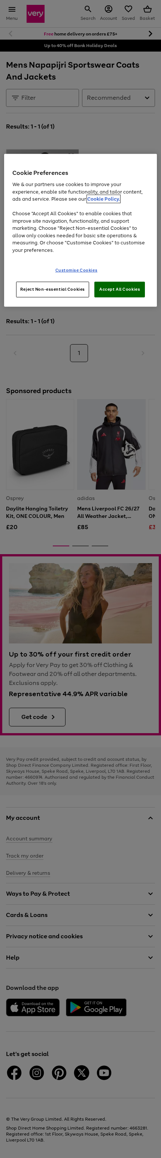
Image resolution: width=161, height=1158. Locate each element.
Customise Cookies (76, 270)
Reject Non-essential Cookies (52, 289)
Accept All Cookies (119, 289)
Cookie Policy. (103, 199)
